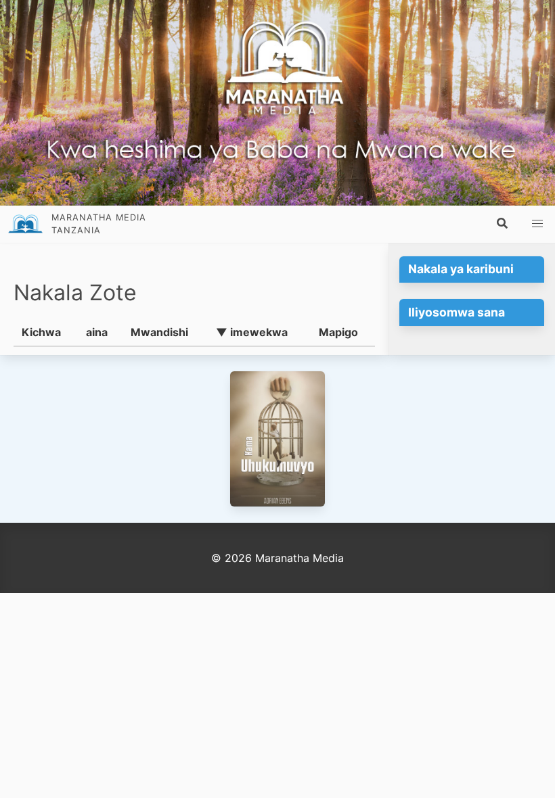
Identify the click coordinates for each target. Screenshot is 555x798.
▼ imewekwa (252, 332)
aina (97, 332)
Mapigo (338, 332)
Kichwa (41, 332)
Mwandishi (159, 332)
